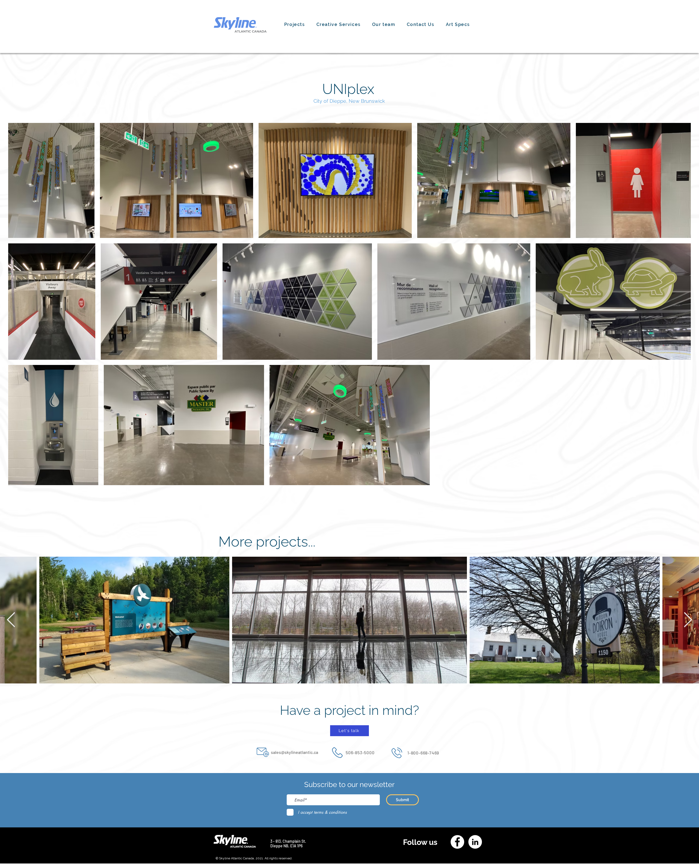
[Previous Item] (11, 620)
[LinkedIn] (475, 842)
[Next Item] (688, 620)
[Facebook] (457, 842)
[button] (338, 24)
